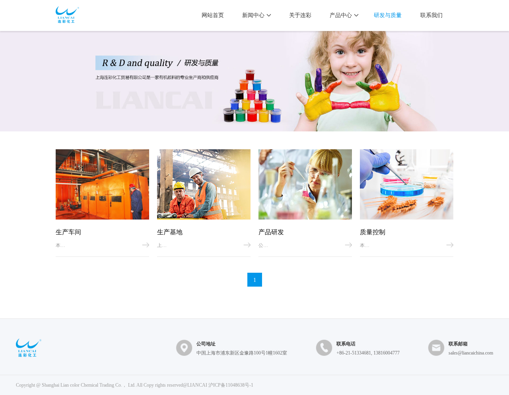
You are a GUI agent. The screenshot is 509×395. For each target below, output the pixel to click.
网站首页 (213, 15)
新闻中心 (253, 15)
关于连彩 (300, 15)
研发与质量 (388, 15)
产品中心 (341, 15)
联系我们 (431, 15)
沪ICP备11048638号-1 (230, 385)
